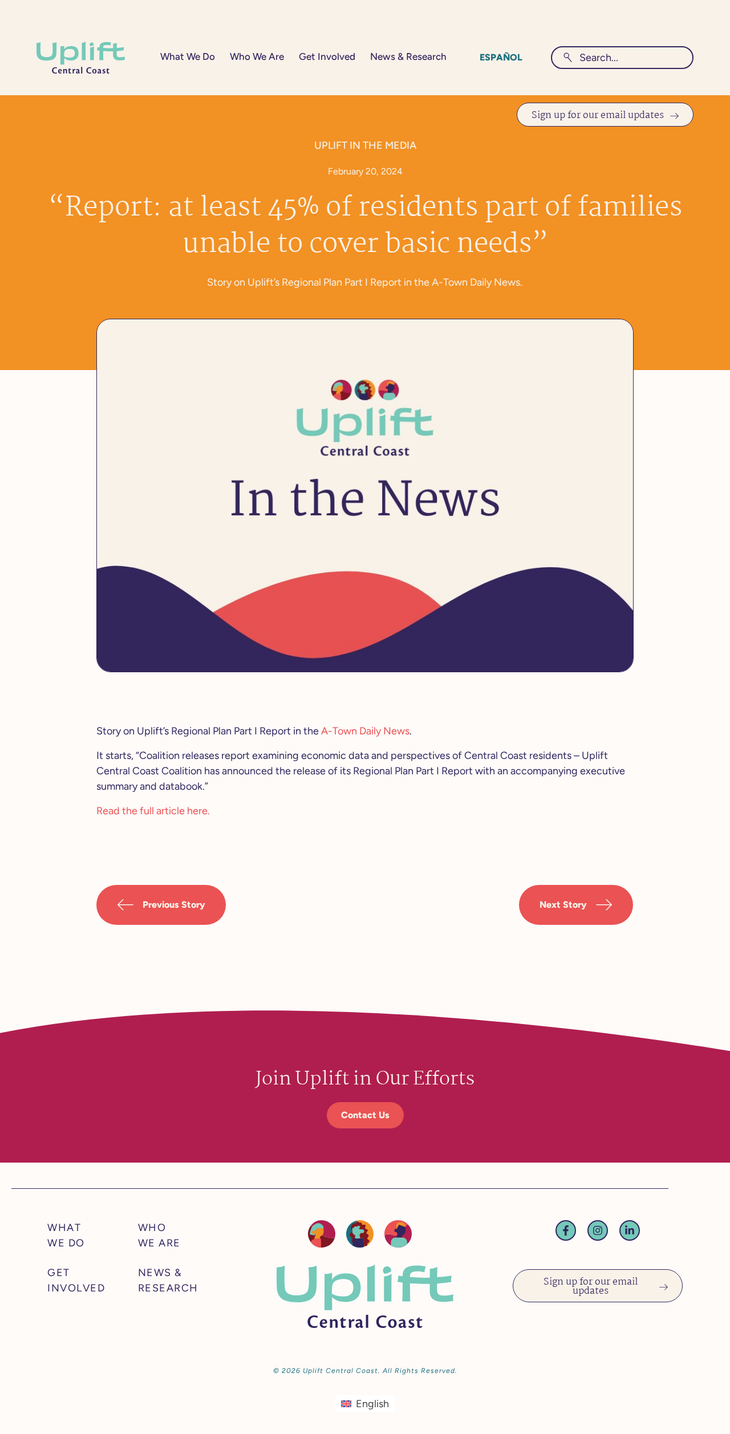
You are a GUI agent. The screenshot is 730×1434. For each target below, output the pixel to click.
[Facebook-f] (565, 1230)
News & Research (408, 56)
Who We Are (257, 56)
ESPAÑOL (501, 57)
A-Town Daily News (365, 731)
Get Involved (327, 56)
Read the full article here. (153, 811)
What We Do (187, 56)
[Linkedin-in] (629, 1230)
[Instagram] (597, 1230)
